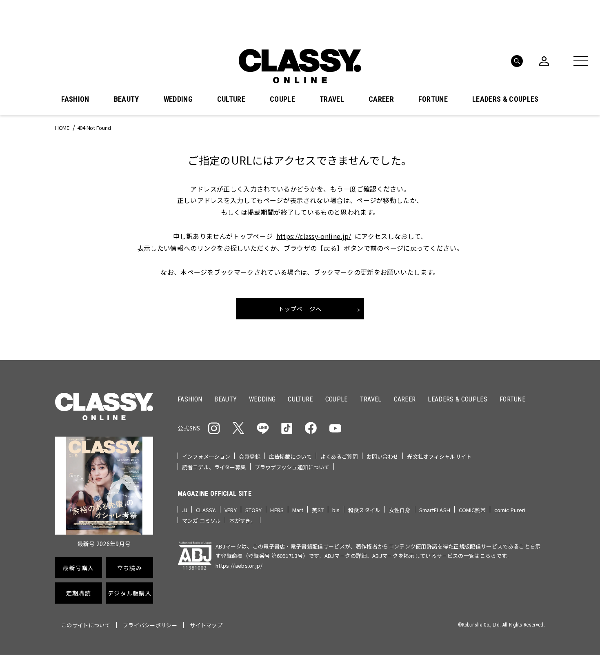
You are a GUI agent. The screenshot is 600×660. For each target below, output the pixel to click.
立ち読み (129, 568)
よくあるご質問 (339, 456)
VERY (230, 510)
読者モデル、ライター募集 (214, 467)
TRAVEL (332, 99)
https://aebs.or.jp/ (239, 565)
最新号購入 (78, 568)
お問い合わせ (383, 456)
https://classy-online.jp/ (313, 236)
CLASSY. (206, 510)
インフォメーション (206, 456)
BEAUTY (126, 99)
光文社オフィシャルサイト (439, 456)
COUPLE (282, 99)
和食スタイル (364, 510)
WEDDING (178, 99)
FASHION (75, 99)
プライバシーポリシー (150, 625)
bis (336, 510)
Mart (298, 510)
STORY (253, 510)
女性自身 (400, 510)
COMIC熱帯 (472, 510)
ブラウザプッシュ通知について (292, 467)
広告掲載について (290, 456)
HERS (277, 510)
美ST (317, 510)
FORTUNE (433, 99)
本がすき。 (242, 520)
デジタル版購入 (129, 593)
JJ (184, 510)
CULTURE (231, 99)
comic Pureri (510, 510)
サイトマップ (206, 625)
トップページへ (300, 309)
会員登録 (249, 456)
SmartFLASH (434, 510)
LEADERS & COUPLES (505, 99)
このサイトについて (85, 625)
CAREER (381, 99)
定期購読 (78, 593)
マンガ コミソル (201, 520)
